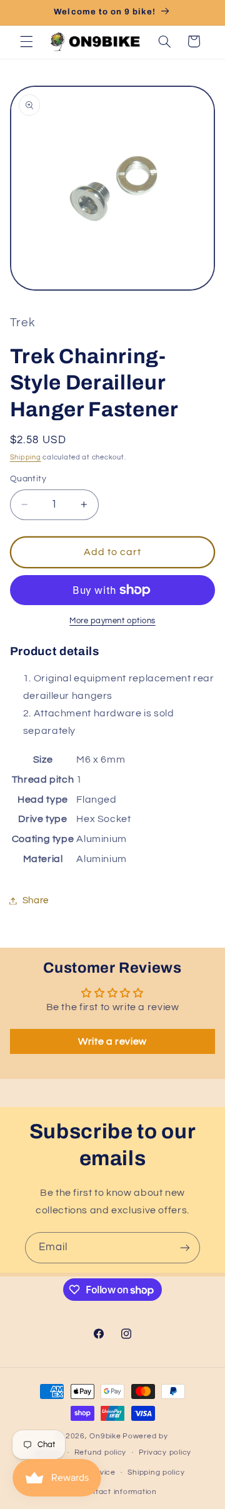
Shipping (25, 457)
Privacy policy (165, 1452)
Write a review (112, 1041)
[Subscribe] (185, 1247)
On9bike (105, 1436)
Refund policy (100, 1452)
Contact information (119, 1491)
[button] (26, 41)
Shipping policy (156, 1472)
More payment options (112, 621)
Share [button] (35, 900)
